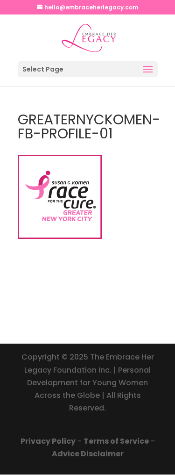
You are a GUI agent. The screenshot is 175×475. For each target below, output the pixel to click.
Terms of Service (116, 441)
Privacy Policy (48, 441)
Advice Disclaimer (88, 453)
